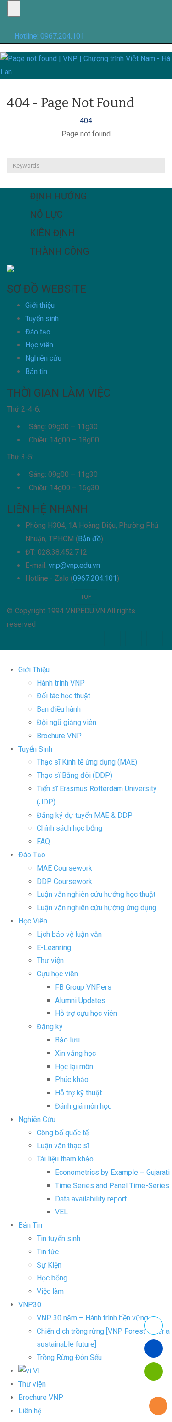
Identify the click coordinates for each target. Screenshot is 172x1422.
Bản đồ (89, 538)
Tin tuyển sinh (58, 1238)
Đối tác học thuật (63, 695)
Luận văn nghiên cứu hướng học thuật (96, 894)
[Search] (86, 180)
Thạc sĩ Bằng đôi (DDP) (74, 775)
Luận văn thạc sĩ (63, 1145)
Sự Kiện (49, 1265)
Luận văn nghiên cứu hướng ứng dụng (96, 907)
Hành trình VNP (61, 683)
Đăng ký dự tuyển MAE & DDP (85, 815)
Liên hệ (29, 1410)
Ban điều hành (59, 709)
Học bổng (52, 1278)
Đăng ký (50, 1026)
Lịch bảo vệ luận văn (69, 934)
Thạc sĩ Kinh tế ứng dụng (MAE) (87, 762)
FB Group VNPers (83, 987)
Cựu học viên (57, 973)
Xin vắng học (75, 1053)
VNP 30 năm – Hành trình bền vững (92, 1318)
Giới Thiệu (34, 669)
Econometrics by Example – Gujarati (112, 1172)
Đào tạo (37, 332)
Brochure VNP (59, 735)
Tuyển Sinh (35, 749)
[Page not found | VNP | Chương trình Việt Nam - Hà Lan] (86, 65)
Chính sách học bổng (69, 828)
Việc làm (50, 1291)
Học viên (39, 344)
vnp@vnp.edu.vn (74, 565)
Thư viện (50, 960)
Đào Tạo (31, 854)
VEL (61, 1211)
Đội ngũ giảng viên (66, 722)
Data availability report (91, 1199)
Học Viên (32, 921)
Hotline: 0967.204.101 (49, 36)
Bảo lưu (67, 1040)
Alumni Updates (80, 1000)
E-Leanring (54, 947)
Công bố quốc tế (63, 1132)
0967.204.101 (95, 578)
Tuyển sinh (42, 318)
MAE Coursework (64, 868)
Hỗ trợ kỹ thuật (78, 1092)
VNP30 (29, 1304)
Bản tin (36, 371)
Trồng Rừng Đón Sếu (69, 1357)
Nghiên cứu (43, 358)
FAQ (43, 841)
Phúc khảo (72, 1079)
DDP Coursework (64, 881)
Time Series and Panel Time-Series (112, 1185)
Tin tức (48, 1251)
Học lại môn (74, 1066)
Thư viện (32, 1384)
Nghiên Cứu (36, 1119)
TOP (86, 596)
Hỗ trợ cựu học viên (86, 1013)
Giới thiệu (40, 305)
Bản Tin (30, 1225)
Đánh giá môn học (83, 1106)
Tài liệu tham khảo (65, 1159)
